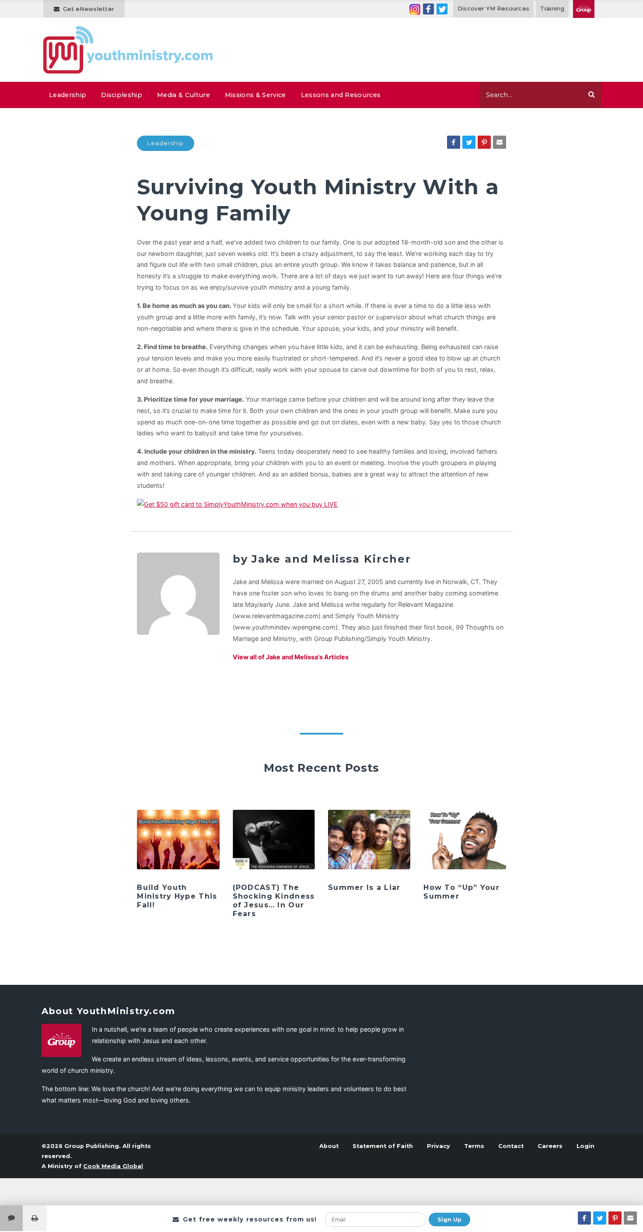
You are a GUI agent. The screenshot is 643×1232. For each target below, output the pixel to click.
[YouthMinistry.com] (128, 50)
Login (585, 1146)
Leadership (67, 95)
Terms (474, 1146)
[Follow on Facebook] (428, 9)
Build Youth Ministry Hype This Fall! (177, 896)
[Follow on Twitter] (442, 9)
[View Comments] (11, 1218)
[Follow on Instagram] (414, 9)
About (329, 1146)
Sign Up (449, 1219)
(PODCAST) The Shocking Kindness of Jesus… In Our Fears (274, 900)
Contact (511, 1146)
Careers (550, 1146)
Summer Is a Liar (364, 887)
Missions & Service (255, 95)
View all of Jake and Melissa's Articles (291, 657)
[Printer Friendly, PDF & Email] (35, 1218)
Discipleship (121, 95)
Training (552, 8)
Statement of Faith (383, 1146)
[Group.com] (583, 9)
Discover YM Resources (494, 8)
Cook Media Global (113, 1166)
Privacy (438, 1146)
